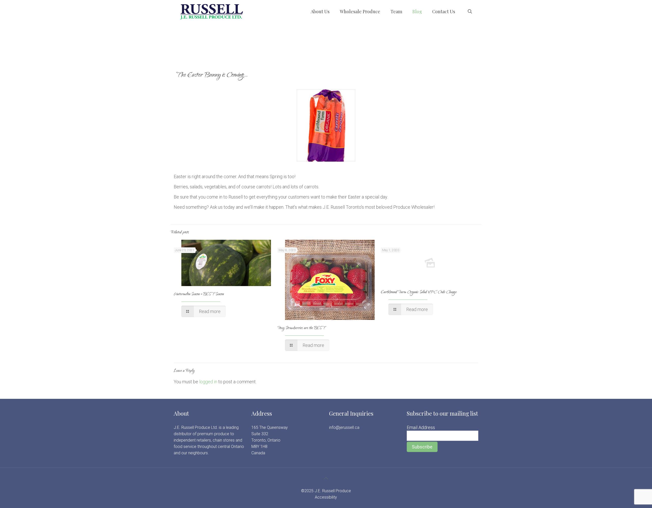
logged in (208, 381)
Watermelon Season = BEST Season (199, 294)
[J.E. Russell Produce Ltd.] (211, 11)
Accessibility (326, 497)
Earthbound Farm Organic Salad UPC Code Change (419, 292)
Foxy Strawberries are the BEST (301, 328)
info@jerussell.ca (344, 427)
